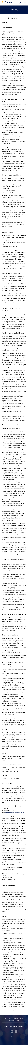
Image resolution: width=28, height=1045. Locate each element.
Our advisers (15, 1018)
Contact (17, 1020)
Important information (14, 1036)
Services (9, 1018)
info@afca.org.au (9, 881)
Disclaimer (23, 1036)
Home (6, 1018)
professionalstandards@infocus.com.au (14, 812)
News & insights (12, 1020)
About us (21, 1018)
